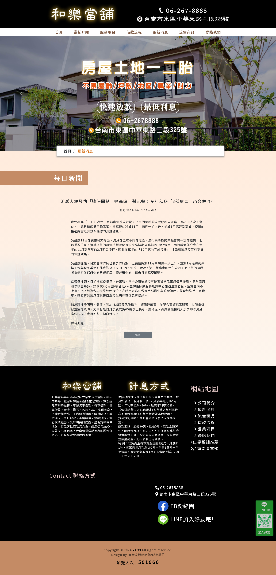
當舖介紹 (81, 31)
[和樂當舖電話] (183, 10)
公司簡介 (205, 403)
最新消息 (160, 31)
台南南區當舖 (206, 448)
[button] (20, 93)
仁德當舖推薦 (206, 442)
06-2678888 (171, 487)
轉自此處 (77, 323)
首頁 (59, 31)
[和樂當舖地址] (183, 18)
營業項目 (205, 429)
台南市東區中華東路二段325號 (187, 494)
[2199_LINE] (266, 518)
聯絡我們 (213, 31)
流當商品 (187, 31)
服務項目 (107, 31)
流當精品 (205, 416)
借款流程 (134, 31)
